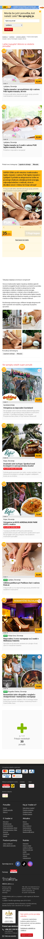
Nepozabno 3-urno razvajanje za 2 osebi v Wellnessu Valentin (21, 640)
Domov (5, 808)
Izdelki (25, 852)
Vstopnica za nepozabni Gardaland (18, 408)
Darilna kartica (27, 828)
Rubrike (26, 840)
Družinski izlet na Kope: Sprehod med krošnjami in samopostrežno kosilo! (19, 465)
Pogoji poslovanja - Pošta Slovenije (10, 831)
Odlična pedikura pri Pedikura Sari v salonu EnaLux (21, 584)
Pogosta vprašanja (28, 810)
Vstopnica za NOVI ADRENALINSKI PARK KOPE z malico (20, 523)
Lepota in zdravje (9, 354)
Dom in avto (26, 854)
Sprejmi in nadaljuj (26, 935)
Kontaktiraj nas (7, 824)
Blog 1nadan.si (27, 826)
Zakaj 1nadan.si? (8, 843)
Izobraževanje (27, 858)
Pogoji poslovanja (8, 826)
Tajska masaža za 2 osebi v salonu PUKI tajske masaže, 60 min (20, 146)
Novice (25, 822)
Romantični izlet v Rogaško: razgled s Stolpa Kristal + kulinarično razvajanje (19, 695)
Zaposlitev (26, 824)
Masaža (19, 354)
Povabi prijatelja (27, 830)
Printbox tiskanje (27, 814)
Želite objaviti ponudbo (9, 845)
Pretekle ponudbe (8, 810)
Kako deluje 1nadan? (28, 808)
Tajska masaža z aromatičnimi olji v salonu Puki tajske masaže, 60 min (21, 90)
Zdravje (25, 856)
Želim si (5, 812)
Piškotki (5, 836)
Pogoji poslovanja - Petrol (10, 828)
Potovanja (25, 843)
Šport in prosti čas (28, 850)
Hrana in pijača (27, 845)
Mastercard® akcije (28, 832)
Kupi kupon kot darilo (22, 240)
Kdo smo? (5, 822)
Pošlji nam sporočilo (10, 936)
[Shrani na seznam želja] (39, 52)
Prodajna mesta (27, 812)
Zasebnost (6, 834)
